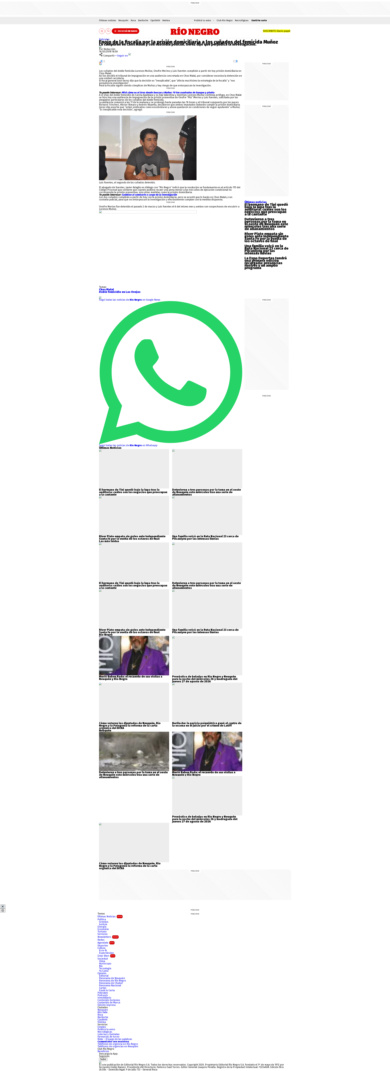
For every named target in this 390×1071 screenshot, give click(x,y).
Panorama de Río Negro (112, 980)
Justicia (103, 924)
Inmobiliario (104, 998)
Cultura (101, 948)
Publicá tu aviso (106, 1029)
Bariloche (143, 20)
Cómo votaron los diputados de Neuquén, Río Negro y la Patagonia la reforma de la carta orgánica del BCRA (130, 726)
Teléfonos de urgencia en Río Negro (118, 1044)
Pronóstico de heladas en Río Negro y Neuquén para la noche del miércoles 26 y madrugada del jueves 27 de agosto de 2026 (204, 679)
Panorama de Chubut (111, 983)
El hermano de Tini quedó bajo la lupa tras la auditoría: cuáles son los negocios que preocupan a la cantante (266, 209)
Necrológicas (241, 20)
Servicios (103, 934)
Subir (103, 1059)
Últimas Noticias (110, 916)
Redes (101, 940)
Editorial (103, 976)
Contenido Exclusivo (109, 1000)
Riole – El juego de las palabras (115, 1039)
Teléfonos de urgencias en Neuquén (118, 1046)
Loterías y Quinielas (109, 1034)
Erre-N (103, 950)
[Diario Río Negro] (195, 31)
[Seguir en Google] (100, 63)
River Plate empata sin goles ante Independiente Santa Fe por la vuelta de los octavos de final (267, 237)
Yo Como (103, 971)
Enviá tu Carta (107, 990)
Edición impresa (107, 1005)
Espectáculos (106, 953)
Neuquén (123, 20)
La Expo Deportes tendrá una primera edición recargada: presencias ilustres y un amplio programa (266, 263)
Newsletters (108, 936)
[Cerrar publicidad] (2, 907)
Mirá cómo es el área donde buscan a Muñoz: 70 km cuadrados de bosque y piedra (168, 92)
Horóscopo (105, 963)
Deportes (103, 945)
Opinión (102, 973)
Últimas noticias (107, 20)
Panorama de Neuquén (112, 978)
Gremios (103, 922)
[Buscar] (108, 31)
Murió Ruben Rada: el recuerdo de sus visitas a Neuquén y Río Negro (130, 678)
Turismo (102, 931)
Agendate (106, 942)
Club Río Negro (225, 20)
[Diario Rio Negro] (100, 1062)
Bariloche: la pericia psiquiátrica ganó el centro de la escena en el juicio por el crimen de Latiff (206, 724)
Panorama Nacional (110, 985)
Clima (102, 961)
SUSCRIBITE (276, 31)
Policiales (104, 39)
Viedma (166, 20)
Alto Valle (103, 1012)
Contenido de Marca (109, 1002)
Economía (103, 929)
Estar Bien (106, 955)
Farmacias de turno (108, 1037)
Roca (133, 20)
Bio (101, 966)
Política (102, 919)
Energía (102, 927)
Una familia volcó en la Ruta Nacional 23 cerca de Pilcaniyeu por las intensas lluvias (266, 249)
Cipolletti (155, 20)
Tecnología (105, 968)
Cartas (102, 988)
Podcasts (103, 995)
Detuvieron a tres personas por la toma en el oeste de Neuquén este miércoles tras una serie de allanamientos (266, 224)
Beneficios (103, 1051)
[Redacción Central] (100, 46)
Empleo (102, 1027)
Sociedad (103, 959)
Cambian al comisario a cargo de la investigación (149, 194)
